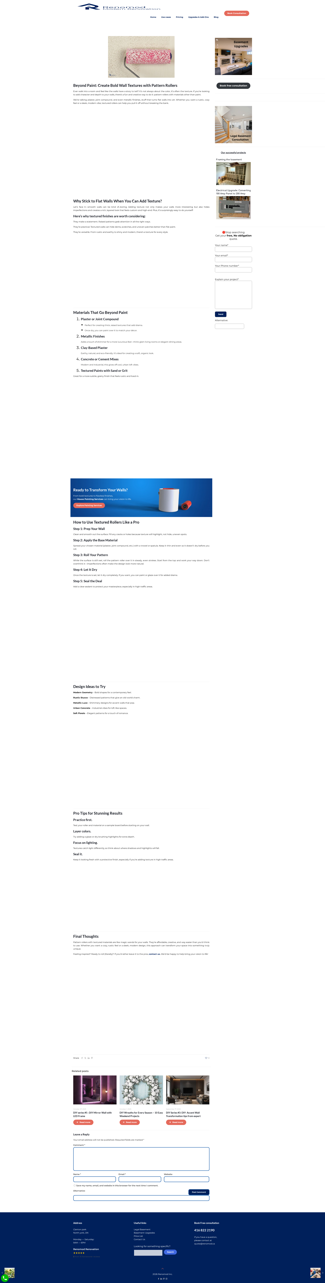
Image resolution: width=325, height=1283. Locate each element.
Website (168, 1174)
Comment (79, 1145)
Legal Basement (142, 1229)
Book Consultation (236, 13)
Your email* (221, 255)
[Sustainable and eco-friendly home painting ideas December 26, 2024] (7, 1273)
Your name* (221, 245)
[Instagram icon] (166, 1279)
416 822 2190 (204, 1230)
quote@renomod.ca (204, 1244)
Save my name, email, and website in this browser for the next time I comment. (117, 1185)
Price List (138, 1236)
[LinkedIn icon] (161, 1279)
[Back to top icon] (162, 1268)
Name (77, 1174)
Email (122, 1174)
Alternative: (79, 1191)
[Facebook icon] (158, 1279)
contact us (154, 954)
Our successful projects (233, 152)
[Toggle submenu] (166, 25)
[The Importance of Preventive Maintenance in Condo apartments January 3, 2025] (317, 1273)
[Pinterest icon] (164, 1279)
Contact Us (139, 1239)
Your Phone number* (227, 265)
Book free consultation (233, 85)
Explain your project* (227, 279)
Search (170, 1252)
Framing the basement (229, 159)
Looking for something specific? (152, 1246)
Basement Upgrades (144, 1233)
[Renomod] (119, 5)
